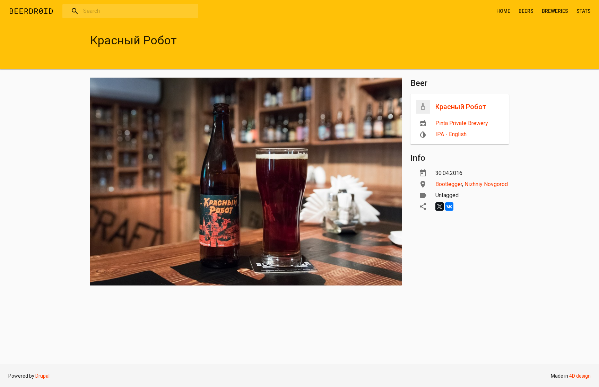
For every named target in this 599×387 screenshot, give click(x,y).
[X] (439, 206)
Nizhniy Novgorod (486, 184)
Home (503, 11)
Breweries (555, 11)
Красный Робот (460, 107)
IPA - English (451, 134)
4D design (580, 376)
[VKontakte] (449, 206)
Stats (583, 11)
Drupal (42, 376)
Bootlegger (448, 184)
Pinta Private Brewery (461, 123)
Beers (526, 11)
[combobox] (130, 11)
